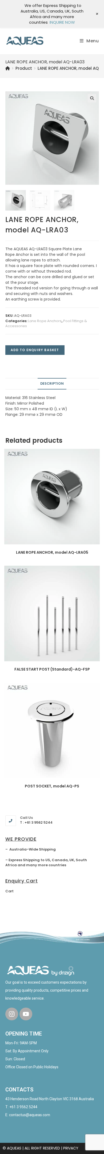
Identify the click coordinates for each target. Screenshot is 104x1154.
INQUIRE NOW (62, 22)
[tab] (52, 383)
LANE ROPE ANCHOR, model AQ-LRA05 (52, 552)
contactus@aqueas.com (29, 1115)
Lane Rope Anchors (45, 320)
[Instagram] (11, 1014)
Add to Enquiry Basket (35, 350)
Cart (9, 891)
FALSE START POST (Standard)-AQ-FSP (52, 669)
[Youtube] (25, 1014)
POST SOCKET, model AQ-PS (52, 786)
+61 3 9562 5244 (23, 1107)
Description (52, 383)
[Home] (7, 68)
